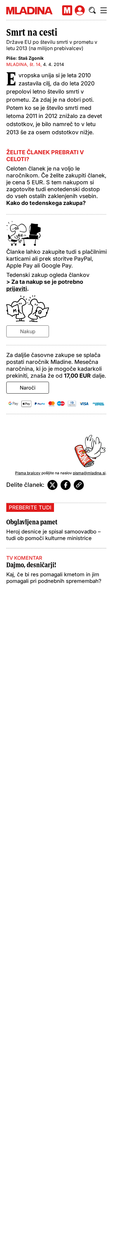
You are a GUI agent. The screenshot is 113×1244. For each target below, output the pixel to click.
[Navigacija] (103, 10)
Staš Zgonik (31, 58)
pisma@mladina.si (89, 473)
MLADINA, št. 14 (23, 64)
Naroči (27, 388)
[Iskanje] (92, 10)
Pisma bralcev (27, 473)
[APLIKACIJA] (67, 10)
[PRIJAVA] (80, 10)
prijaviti (16, 288)
